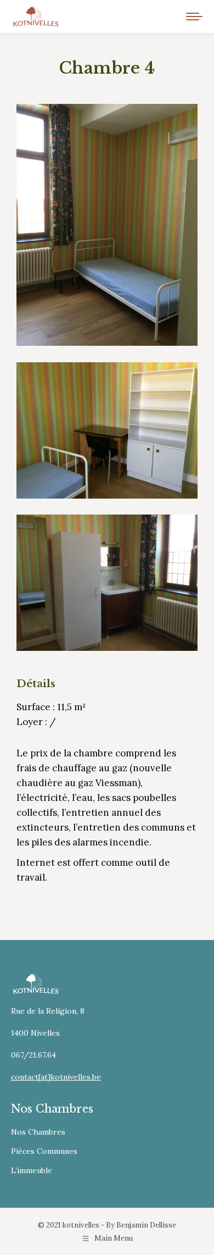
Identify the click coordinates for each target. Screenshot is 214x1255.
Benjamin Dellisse (146, 1225)
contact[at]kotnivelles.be (56, 1077)
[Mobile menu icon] (194, 16)
